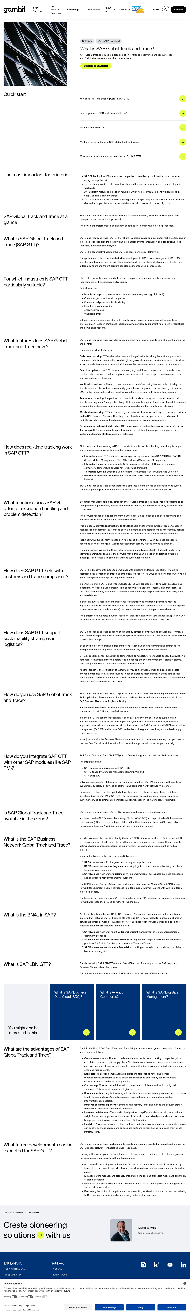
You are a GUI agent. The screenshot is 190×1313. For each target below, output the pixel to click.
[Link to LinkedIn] (183, 1265)
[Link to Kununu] (156, 1265)
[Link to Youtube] (170, 1265)
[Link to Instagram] (143, 1265)
